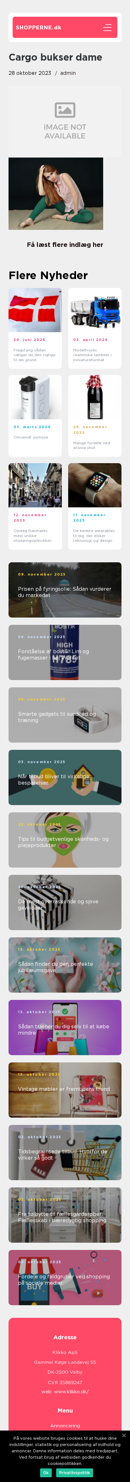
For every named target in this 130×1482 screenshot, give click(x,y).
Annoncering (65, 1426)
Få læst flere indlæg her (65, 244)
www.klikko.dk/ (71, 1392)
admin (68, 73)
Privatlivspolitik (74, 1472)
